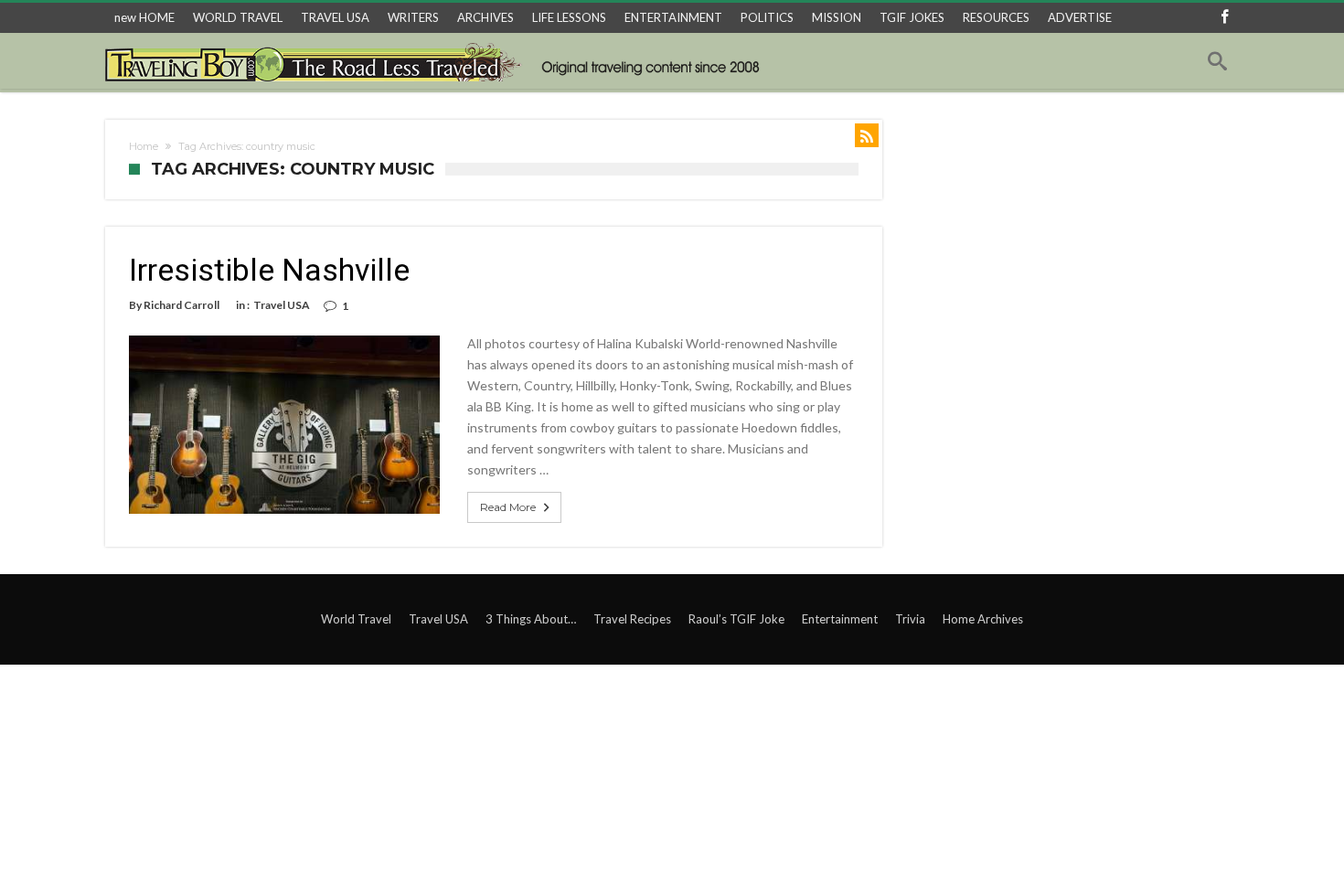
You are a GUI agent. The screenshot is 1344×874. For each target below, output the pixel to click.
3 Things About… (530, 619)
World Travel (356, 619)
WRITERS (413, 17)
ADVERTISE (1080, 17)
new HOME (144, 17)
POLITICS (767, 17)
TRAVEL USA (335, 17)
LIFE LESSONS (569, 17)
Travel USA (281, 305)
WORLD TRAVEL (238, 17)
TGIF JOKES (912, 17)
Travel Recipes (632, 619)
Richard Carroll (181, 305)
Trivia (910, 619)
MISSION (836, 17)
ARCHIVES (485, 17)
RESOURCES (996, 17)
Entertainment (840, 619)
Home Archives (983, 619)
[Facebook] (1224, 18)
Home (143, 146)
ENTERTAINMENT (673, 17)
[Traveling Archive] (437, 61)
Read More (508, 507)
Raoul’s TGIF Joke (736, 619)
